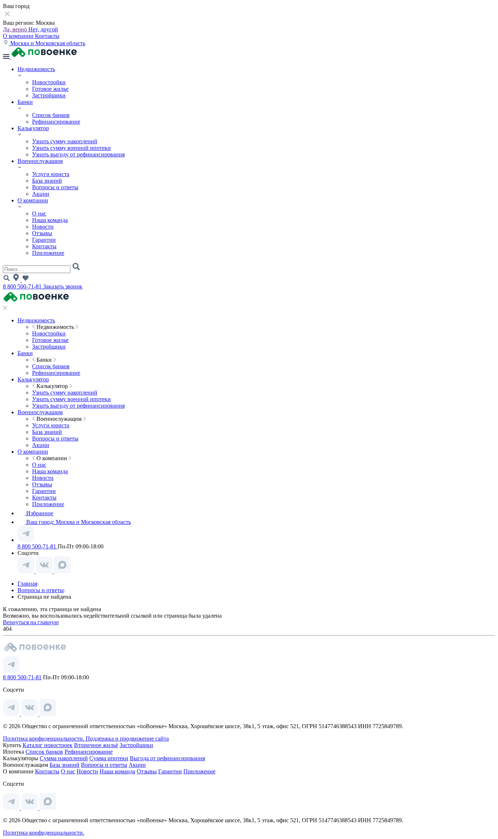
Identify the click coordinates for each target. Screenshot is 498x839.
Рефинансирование (56, 122)
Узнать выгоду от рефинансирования (78, 154)
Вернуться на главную (31, 622)
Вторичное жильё (96, 745)
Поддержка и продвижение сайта (127, 738)
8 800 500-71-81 (23, 286)
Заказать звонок (62, 286)
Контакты (47, 36)
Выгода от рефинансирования (167, 758)
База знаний (47, 181)
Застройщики (49, 95)
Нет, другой (43, 29)
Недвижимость (36, 69)
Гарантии (44, 240)
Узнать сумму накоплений (64, 141)
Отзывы (42, 233)
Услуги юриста (50, 174)
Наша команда (50, 220)
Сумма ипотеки (108, 758)
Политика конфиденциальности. (44, 738)
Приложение (48, 253)
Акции (40, 194)
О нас (39, 213)
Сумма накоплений (64, 758)
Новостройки (49, 82)
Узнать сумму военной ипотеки (71, 148)
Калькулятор (33, 128)
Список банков (51, 115)
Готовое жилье (50, 89)
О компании (19, 36)
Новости (43, 227)
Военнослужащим (40, 161)
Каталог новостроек (48, 745)
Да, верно (15, 29)
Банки (25, 102)
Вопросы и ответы (55, 187)
